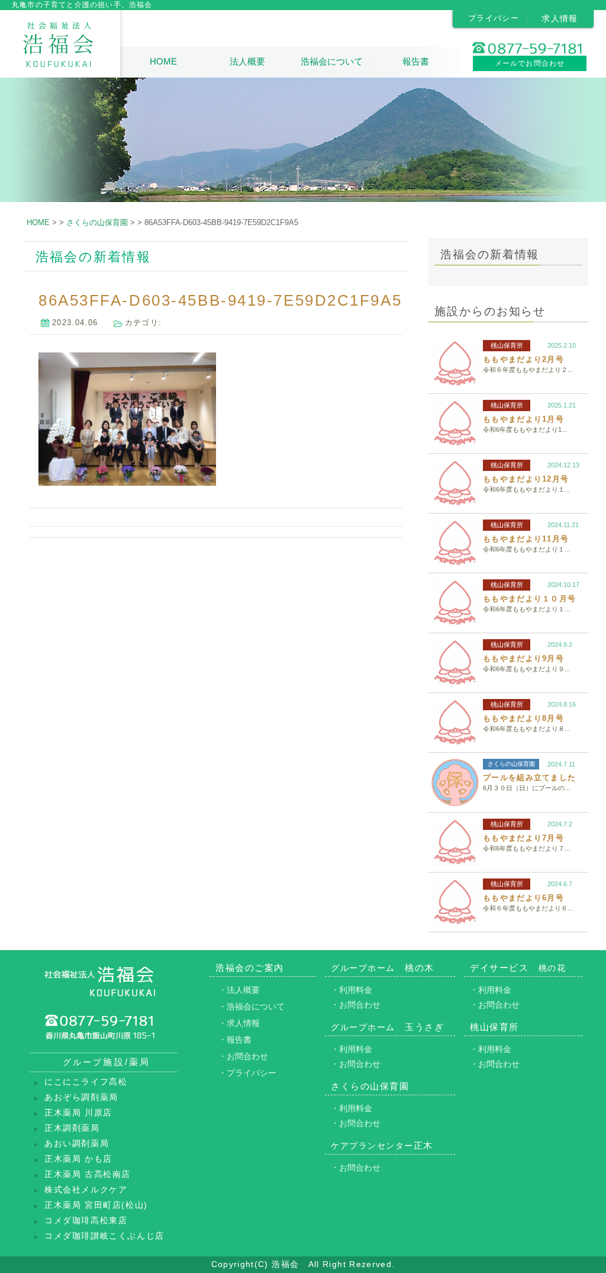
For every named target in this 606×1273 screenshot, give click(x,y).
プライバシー (493, 18)
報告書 (415, 61)
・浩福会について (251, 1006)
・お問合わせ (243, 1056)
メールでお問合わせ (530, 63)
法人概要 (247, 61)
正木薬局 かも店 (78, 1159)
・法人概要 (239, 990)
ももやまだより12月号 (526, 478)
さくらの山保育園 (511, 764)
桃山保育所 (507, 345)
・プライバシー (247, 1073)
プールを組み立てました (529, 777)
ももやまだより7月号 (523, 837)
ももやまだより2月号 (523, 359)
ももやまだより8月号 (523, 718)
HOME (163, 61)
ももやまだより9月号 (523, 658)
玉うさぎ (387, 1027)
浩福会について (332, 61)
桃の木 (382, 968)
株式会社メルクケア (85, 1189)
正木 (382, 1145)
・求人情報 (239, 1023)
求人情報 (559, 18)
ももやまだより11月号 (526, 538)
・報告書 (235, 1039)
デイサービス (518, 968)
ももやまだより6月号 (523, 897)
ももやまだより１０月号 (529, 598)
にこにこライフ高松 (85, 1082)
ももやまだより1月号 (523, 419)
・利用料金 (351, 990)
